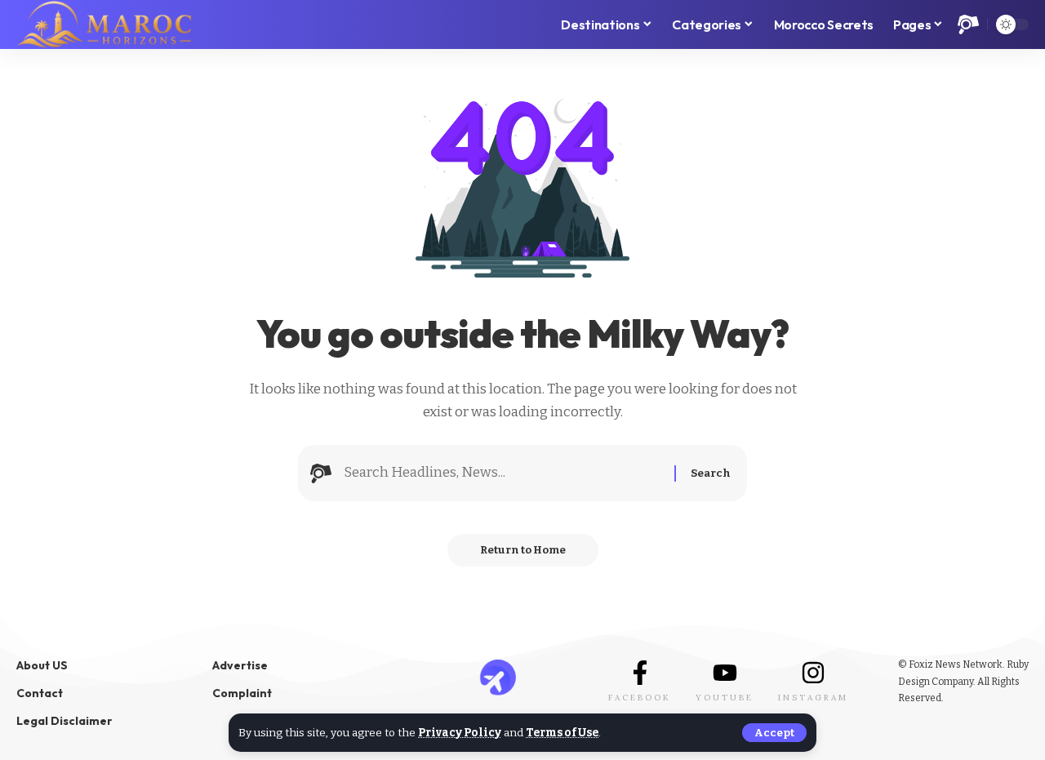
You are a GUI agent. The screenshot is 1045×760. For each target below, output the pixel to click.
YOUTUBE (725, 697)
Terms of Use (562, 733)
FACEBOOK (639, 697)
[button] (774, 732)
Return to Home (523, 550)
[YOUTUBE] (725, 672)
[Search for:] (502, 473)
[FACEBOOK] (640, 672)
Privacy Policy (459, 733)
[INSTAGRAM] (813, 672)
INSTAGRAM (813, 697)
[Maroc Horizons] (104, 24)
